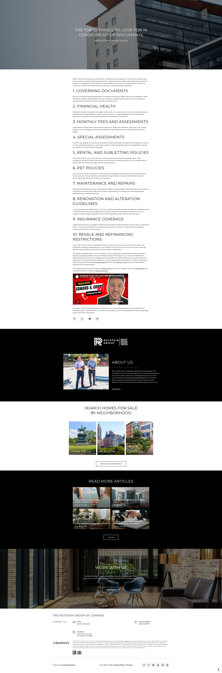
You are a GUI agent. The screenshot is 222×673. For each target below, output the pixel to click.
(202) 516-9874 (144, 623)
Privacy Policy (119, 665)
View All (111, 537)
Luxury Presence (68, 665)
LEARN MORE (116, 389)
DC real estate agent (98, 262)
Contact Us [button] (111, 589)
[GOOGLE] (167, 665)
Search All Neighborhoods (111, 464)
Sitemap (129, 665)
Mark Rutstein (140, 268)
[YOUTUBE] (153, 665)
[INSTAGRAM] (148, 665)
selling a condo (106, 268)
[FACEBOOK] (144, 665)
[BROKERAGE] (162, 665)
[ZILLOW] (158, 665)
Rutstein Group (122, 262)
